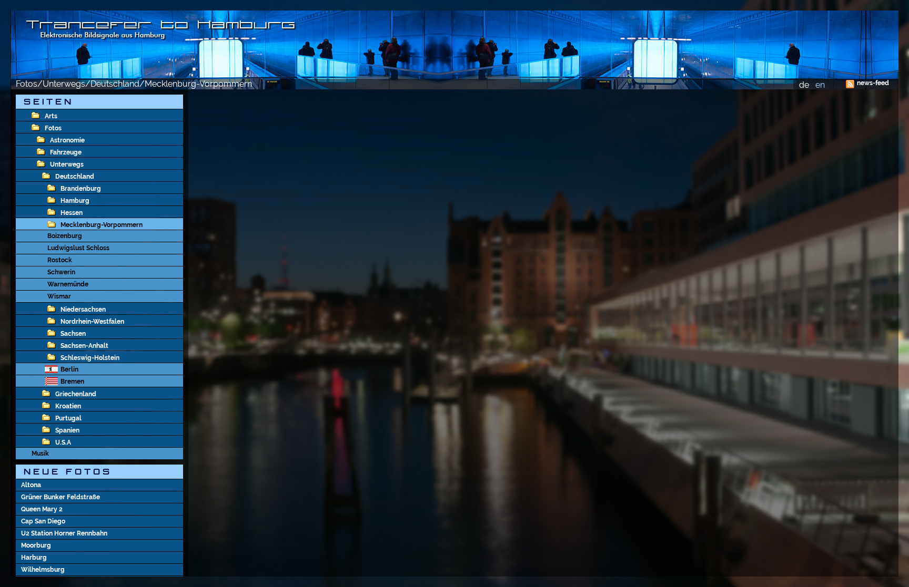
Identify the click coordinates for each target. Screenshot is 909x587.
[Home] (454, 45)
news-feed (873, 83)
